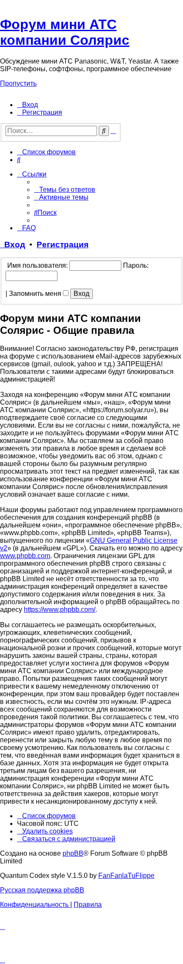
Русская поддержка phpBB (42, 890)
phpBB (73, 853)
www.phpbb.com (25, 555)
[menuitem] (27, 104)
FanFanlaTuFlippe (126, 875)
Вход (12, 244)
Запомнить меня (36, 293)
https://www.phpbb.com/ (59, 609)
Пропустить (18, 83)
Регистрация (63, 244)
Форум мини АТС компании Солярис (64, 32)
